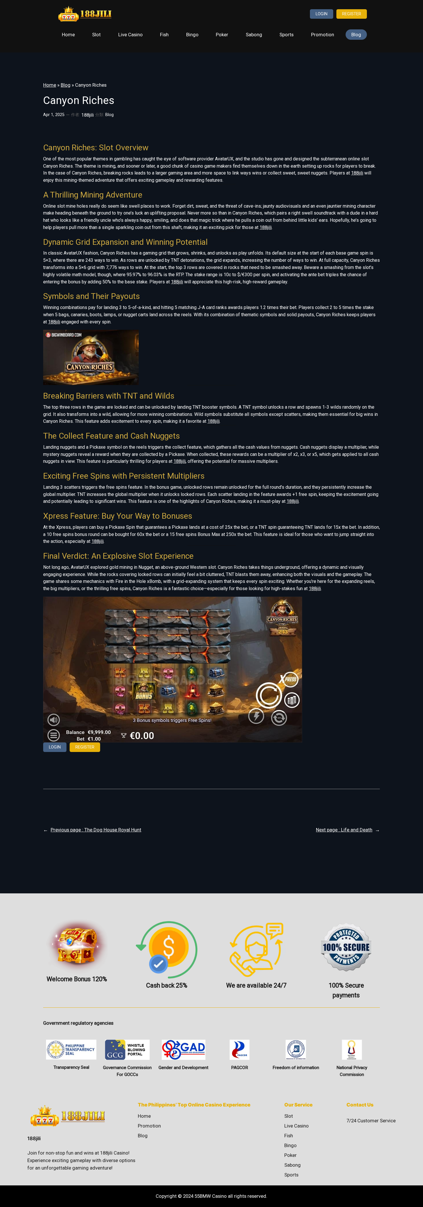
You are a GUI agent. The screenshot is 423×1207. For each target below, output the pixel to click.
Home (49, 85)
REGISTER (351, 14)
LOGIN (321, 14)
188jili (357, 173)
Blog (65, 85)
